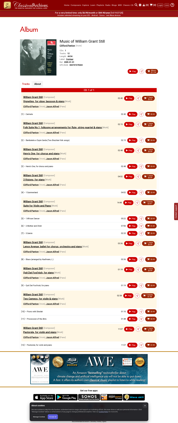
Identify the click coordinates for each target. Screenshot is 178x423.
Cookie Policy (103, 412)
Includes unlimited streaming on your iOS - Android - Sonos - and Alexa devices (89, 15)
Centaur (69, 59)
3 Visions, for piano (34, 179)
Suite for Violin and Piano (37, 205)
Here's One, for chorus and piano (41, 153)
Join (167, 5)
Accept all (52, 417)
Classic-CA (128, 5)
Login (160, 5)
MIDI (120, 5)
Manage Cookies (39, 417)
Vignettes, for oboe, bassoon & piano (43, 101)
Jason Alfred (52, 106)
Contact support (176, 211)
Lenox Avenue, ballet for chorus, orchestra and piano (52, 246)
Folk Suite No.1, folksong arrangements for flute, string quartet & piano (62, 127)
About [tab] (37, 83)
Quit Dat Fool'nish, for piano (38, 272)
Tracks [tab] (26, 83)
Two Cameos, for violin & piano (40, 298)
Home (67, 5)
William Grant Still (33, 97)
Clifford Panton (67, 45)
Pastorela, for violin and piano (39, 332)
